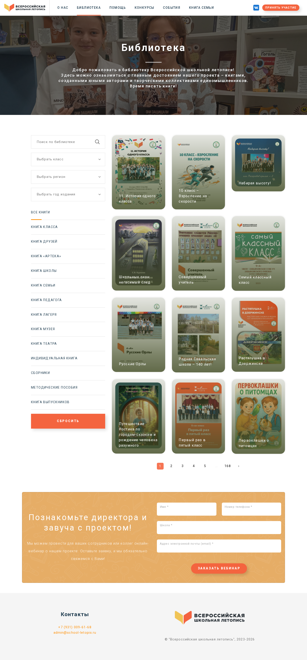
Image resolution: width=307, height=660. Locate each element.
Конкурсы (144, 7)
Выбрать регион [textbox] (51, 177)
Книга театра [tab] (44, 343)
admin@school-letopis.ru (74, 633)
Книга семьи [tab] (43, 285)
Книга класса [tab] (44, 227)
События (171, 7)
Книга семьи (201, 7)
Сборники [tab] (40, 373)
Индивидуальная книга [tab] (54, 358)
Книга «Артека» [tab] (46, 256)
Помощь (117, 7)
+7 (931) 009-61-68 (74, 627)
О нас (62, 7)
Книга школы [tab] (44, 271)
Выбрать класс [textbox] (50, 159)
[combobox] (68, 159)
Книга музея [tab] (43, 329)
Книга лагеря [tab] (44, 314)
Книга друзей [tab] (44, 241)
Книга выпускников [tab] (50, 402)
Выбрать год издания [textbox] (56, 194)
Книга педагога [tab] (46, 300)
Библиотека (89, 7)
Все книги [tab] (40, 212)
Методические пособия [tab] (54, 387)
